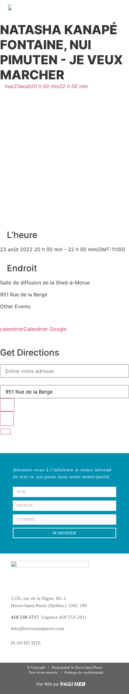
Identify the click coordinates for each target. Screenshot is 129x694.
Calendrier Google (45, 329)
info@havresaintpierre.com (37, 628)
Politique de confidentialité (83, 672)
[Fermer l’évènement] (5, 431)
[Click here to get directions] (7, 418)
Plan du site (26, 643)
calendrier (11, 329)
